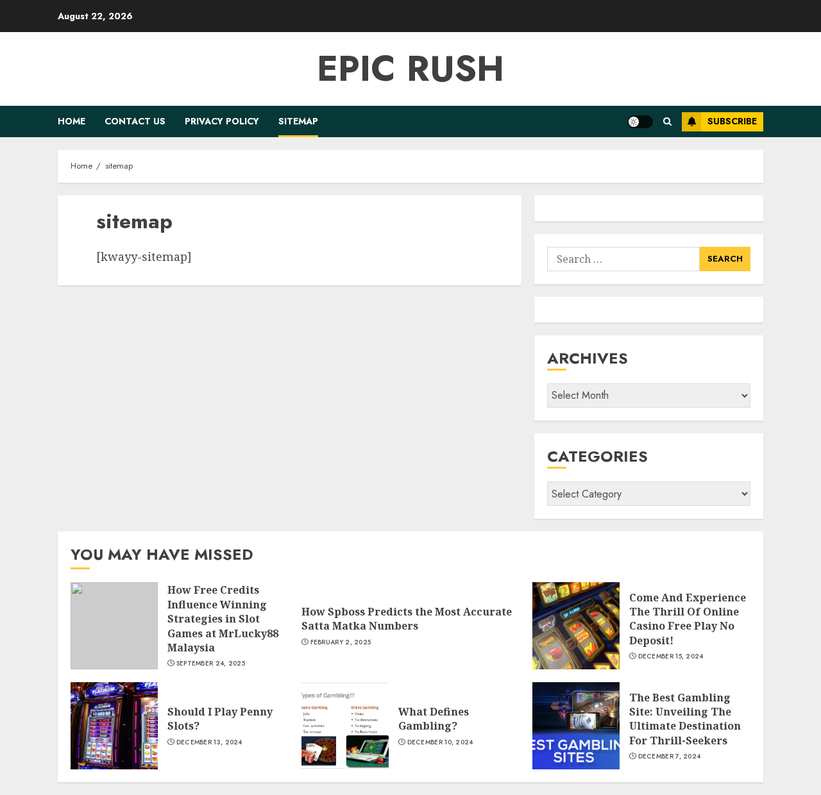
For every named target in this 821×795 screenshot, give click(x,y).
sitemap (298, 121)
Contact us (135, 121)
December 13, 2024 (209, 742)
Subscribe (732, 121)
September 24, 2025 (210, 663)
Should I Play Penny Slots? (220, 719)
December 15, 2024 (671, 656)
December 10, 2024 (440, 742)
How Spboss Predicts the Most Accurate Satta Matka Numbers (406, 619)
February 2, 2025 (340, 642)
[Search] (667, 121)
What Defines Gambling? (433, 719)
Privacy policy (222, 121)
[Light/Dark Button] (640, 121)
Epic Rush (410, 68)
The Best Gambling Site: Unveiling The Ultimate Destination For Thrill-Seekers (685, 719)
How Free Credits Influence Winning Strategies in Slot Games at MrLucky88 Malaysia (222, 619)
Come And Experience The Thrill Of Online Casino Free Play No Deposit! (687, 619)
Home (71, 121)
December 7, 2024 (669, 756)
